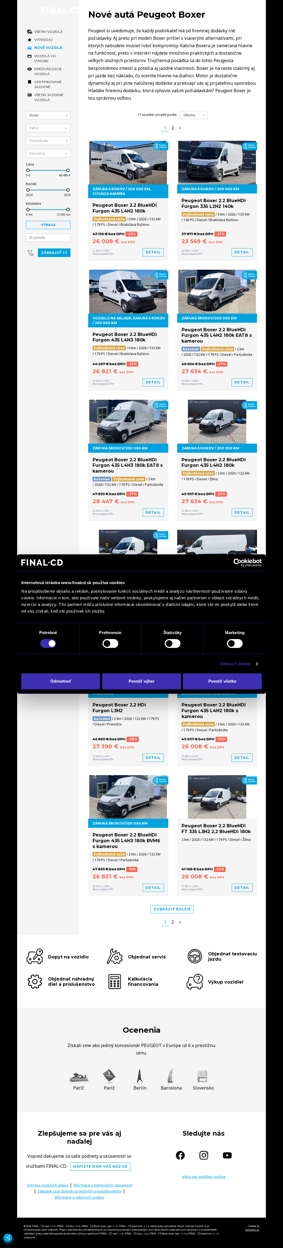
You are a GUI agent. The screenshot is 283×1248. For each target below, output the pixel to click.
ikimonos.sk (252, 1229)
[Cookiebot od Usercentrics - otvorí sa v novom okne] (237, 562)
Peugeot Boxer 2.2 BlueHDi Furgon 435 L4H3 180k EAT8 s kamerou (128, 465)
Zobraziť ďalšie (172, 909)
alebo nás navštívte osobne (204, 1176)
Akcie (196, 10)
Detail (153, 252)
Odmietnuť (60, 681)
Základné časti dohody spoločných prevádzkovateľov (79, 1191)
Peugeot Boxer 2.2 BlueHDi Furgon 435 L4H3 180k (125, 337)
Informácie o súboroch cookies (79, 1197)
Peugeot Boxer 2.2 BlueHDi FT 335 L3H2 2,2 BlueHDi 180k (216, 828)
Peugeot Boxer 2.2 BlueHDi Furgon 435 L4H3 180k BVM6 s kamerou (126, 840)
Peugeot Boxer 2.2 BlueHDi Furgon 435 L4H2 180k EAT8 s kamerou (217, 335)
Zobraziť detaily (235, 663)
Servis (220, 10)
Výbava (48, 225)
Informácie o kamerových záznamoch (102, 1185)
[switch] (110, 643)
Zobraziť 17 (54, 252)
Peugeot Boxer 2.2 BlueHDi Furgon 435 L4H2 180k (125, 208)
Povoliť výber (141, 681)
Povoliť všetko (222, 681)
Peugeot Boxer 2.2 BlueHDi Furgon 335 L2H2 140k (214, 203)
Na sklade (168, 10)
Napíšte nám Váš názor (100, 1166)
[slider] (28, 170)
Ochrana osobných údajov (48, 1185)
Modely (137, 10)
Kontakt (248, 10)
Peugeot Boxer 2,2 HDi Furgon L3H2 (119, 707)
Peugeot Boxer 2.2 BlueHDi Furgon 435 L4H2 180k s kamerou (214, 710)
